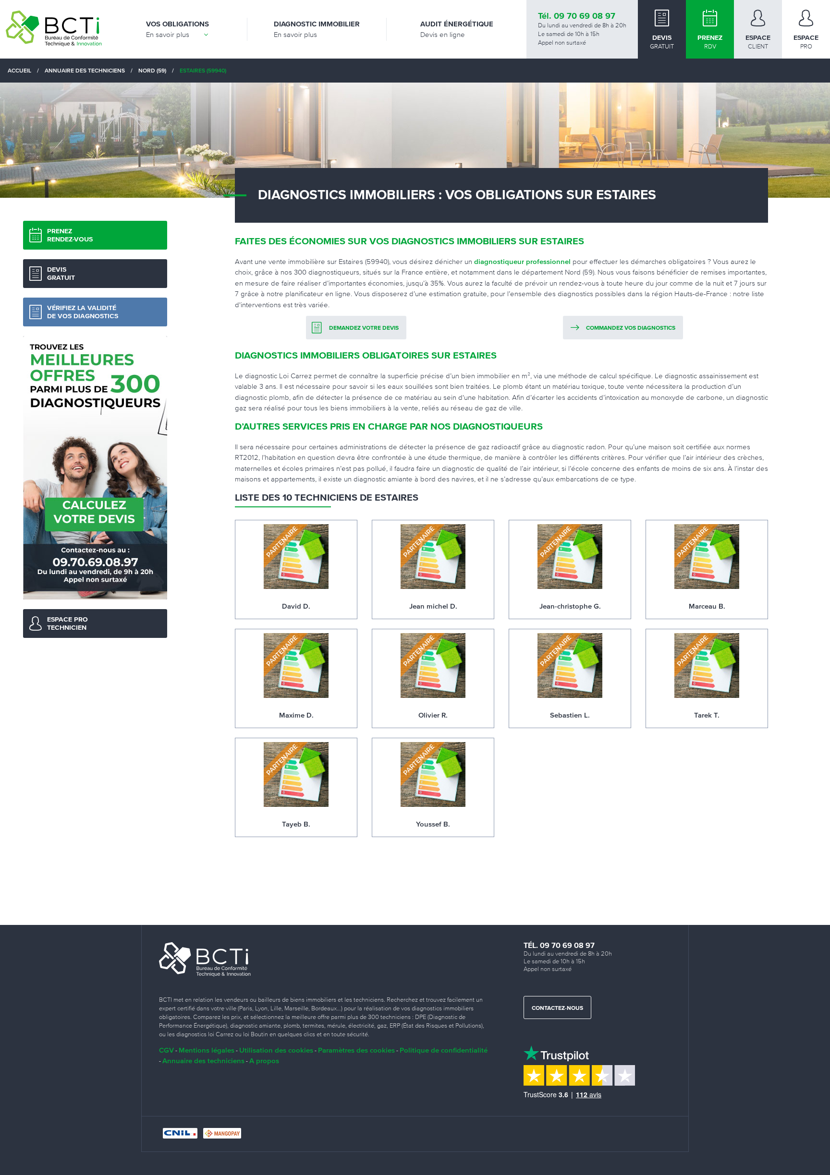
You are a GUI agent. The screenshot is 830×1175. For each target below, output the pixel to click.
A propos (264, 1060)
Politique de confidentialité (444, 1050)
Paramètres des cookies (356, 1050)
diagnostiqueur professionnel (522, 261)
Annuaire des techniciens (203, 1060)
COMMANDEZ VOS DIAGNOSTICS (630, 328)
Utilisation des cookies (276, 1050)
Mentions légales (206, 1050)
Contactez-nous (557, 1008)
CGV (166, 1050)
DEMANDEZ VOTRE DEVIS (364, 328)
